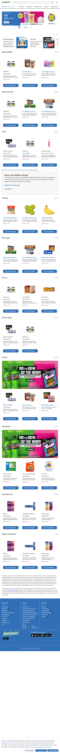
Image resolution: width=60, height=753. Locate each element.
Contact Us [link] (5, 616)
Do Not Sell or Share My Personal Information (40, 747)
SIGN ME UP (8, 189)
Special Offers (7, 52)
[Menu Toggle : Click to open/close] (57, 2)
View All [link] (56, 52)
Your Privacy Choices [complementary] (30, 625)
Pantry (4, 278)
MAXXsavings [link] (5, 614)
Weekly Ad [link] (4, 610)
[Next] (57, 34)
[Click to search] (52, 2)
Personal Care (7, 494)
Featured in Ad (7, 92)
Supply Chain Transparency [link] (29, 614)
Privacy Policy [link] (26, 620)
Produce (5, 198)
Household (6, 426)
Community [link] (45, 614)
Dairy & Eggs (7, 317)
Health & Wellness (9, 534)
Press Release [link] (45, 609)
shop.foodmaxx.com (14, 590)
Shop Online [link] (5, 607)
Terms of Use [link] (25, 622)
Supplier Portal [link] (46, 610)
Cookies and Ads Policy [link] (28, 616)
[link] (6, 2)
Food (4, 132)
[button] (11, 72)
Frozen (4, 357)
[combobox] (33, 2)
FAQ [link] (3, 624)
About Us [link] (44, 607)
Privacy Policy (12, 743)
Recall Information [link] (47, 612)
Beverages (6, 238)
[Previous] (53, 34)
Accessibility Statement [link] (28, 618)
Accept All (41, 750)
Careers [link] (44, 616)
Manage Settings (29, 750)
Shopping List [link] (5, 622)
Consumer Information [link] (8, 612)
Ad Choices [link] (25, 607)
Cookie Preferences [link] (34, 626)
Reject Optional (53, 750)
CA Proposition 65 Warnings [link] (29, 612)
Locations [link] (4, 618)
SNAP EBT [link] (4, 620)
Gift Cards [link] (4, 609)
